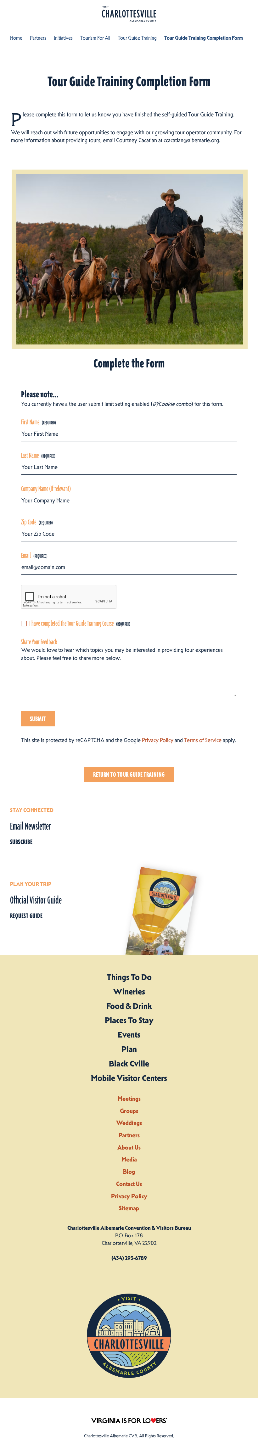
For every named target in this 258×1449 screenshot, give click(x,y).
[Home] (129, 14)
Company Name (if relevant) (46, 489)
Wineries (129, 992)
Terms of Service (203, 740)
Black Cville (129, 1064)
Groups (129, 1111)
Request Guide (26, 916)
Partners (129, 1135)
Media (129, 1159)
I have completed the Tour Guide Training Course (71, 623)
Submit (38, 719)
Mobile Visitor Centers (129, 1078)
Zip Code (28, 522)
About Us (129, 1147)
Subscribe (21, 842)
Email (26, 555)
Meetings (129, 1098)
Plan (129, 1049)
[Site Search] (222, 13)
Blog (129, 1171)
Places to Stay (129, 1020)
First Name (30, 422)
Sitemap (129, 1208)
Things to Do (129, 977)
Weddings (129, 1123)
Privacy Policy (157, 740)
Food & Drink (129, 1006)
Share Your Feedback (39, 642)
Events (129, 1035)
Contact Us (129, 1184)
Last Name (30, 455)
